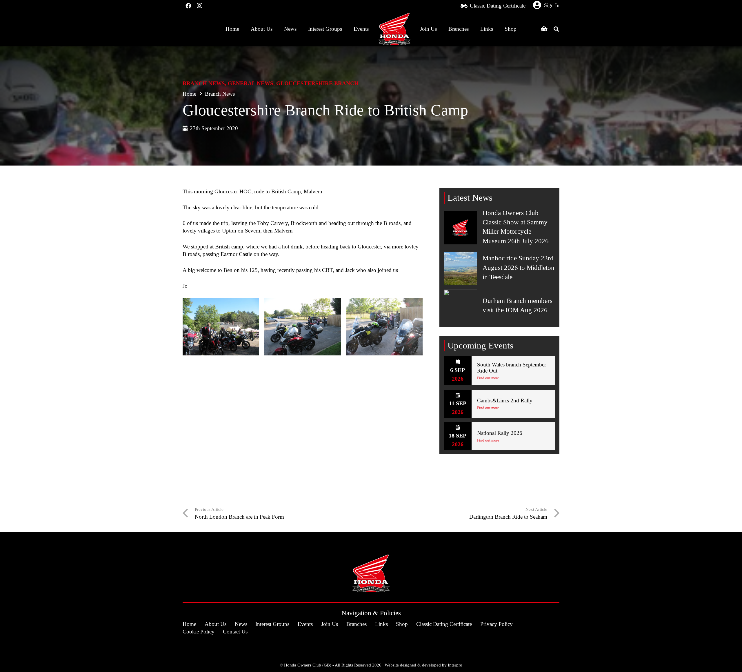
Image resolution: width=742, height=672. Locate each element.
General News (250, 83)
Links (381, 624)
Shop (402, 624)
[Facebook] (188, 5)
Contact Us (235, 632)
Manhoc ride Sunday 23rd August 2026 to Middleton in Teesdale (518, 267)
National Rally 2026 (499, 433)
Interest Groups (272, 624)
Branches (356, 624)
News (241, 624)
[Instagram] (199, 5)
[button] (556, 29)
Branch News (204, 83)
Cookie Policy (198, 632)
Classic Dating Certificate (444, 624)
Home (189, 94)
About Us (215, 624)
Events (305, 624)
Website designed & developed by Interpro (423, 664)
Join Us (329, 624)
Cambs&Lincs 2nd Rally (504, 400)
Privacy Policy (496, 624)
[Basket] (544, 29)
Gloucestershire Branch (317, 83)
